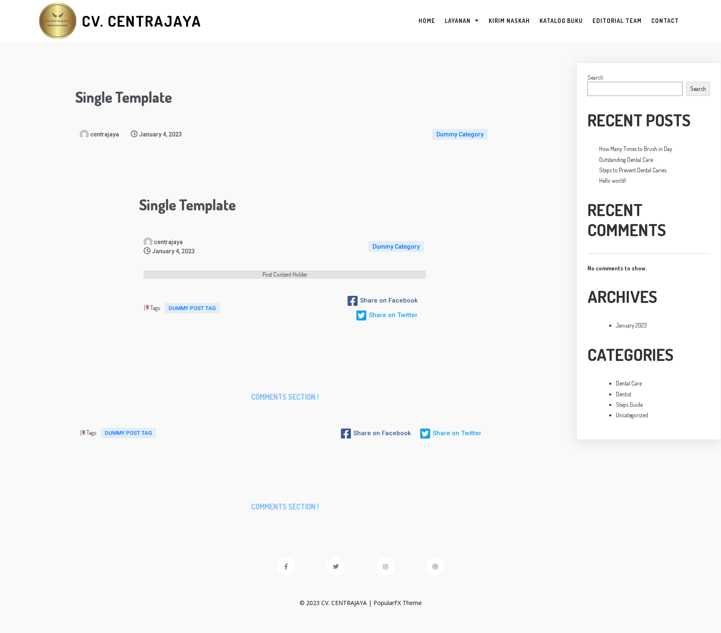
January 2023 (631, 325)
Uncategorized (632, 415)
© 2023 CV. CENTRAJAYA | (336, 603)
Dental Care (629, 383)
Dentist (623, 394)
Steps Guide (629, 404)
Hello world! (612, 180)
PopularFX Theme (397, 603)
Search (595, 77)
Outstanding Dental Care (626, 159)
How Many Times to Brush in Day (635, 148)
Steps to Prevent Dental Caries (632, 170)
